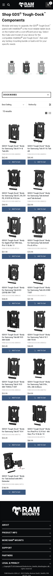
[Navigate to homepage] (26, 4)
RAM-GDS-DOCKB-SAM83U (11, 343)
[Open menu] (3, 4)
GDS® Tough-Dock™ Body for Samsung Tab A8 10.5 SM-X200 (13, 337)
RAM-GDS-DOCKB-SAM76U (11, 201)
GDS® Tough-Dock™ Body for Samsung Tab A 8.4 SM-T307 (39, 290)
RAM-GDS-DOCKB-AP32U (10, 248)
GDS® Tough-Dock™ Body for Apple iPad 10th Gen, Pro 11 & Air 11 (13, 243)
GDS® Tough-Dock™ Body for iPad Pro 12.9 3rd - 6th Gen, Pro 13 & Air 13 (39, 431)
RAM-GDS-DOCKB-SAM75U (11, 434)
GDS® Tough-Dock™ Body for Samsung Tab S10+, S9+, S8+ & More (39, 384)
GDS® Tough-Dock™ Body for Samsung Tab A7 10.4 (13, 430)
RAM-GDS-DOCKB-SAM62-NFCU (13, 484)
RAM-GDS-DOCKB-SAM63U (11, 295)
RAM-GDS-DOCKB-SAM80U (37, 154)
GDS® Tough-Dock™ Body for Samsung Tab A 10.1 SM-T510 (39, 337)
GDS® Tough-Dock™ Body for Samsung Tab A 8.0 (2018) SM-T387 (13, 290)
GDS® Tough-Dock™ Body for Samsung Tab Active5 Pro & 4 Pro (39, 243)
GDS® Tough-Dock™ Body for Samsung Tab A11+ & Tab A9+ (13, 148)
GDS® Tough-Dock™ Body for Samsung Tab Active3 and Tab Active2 (39, 195)
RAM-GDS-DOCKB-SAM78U (37, 390)
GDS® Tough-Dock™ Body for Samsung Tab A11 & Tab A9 (39, 148)
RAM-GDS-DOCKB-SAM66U (11, 390)
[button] (26, 94)
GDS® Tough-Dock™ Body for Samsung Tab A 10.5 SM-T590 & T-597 (13, 384)
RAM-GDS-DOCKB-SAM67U (37, 295)
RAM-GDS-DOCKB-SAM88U (11, 154)
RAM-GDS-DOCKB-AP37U (36, 437)
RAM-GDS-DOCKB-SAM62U (37, 201)
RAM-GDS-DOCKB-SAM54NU (37, 248)
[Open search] (8, 5)
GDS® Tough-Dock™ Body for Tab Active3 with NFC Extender (13, 478)
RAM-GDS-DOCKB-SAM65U (37, 343)
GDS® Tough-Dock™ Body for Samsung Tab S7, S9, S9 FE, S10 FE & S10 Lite (13, 195)
